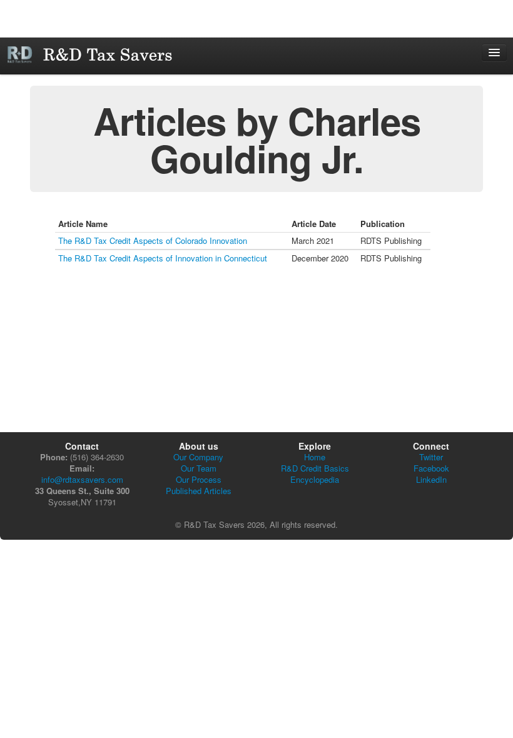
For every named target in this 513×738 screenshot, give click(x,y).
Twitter (431, 457)
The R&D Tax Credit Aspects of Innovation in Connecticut (162, 258)
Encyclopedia (314, 479)
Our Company (198, 457)
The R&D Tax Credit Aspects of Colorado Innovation (152, 240)
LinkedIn (431, 479)
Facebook (431, 468)
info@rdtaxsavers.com (82, 479)
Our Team (198, 468)
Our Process (198, 479)
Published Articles (198, 491)
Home (314, 457)
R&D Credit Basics (315, 468)
